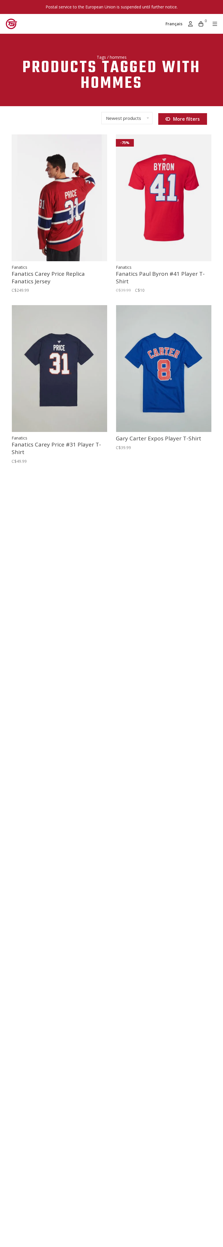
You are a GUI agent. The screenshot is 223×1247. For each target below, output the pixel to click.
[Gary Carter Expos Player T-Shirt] (163, 368)
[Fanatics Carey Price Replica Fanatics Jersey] (59, 197)
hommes (118, 57)
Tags (101, 57)
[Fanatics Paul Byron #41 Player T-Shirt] (163, 197)
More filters (186, 119)
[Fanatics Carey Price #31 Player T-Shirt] (59, 368)
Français (174, 23)
